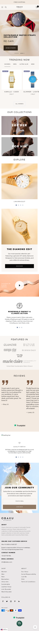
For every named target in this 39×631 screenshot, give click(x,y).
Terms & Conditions (28, 581)
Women (7, 64)
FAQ (22, 579)
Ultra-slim (24, 64)
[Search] (6, 7)
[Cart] (37, 7)
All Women (19, 103)
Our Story (24, 571)
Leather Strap (6, 586)
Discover (19, 266)
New (3, 576)
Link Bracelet (6, 589)
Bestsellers (5, 579)
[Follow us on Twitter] (6, 601)
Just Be (24, 576)
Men (15, 64)
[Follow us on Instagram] (10, 601)
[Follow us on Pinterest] (14, 601)
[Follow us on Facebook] (2, 601)
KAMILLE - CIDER (11, 92)
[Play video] (19, 285)
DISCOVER (11, 48)
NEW (33, 64)
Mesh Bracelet (6, 591)
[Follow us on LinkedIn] (18, 601)
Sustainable (5, 584)
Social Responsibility (28, 574)
